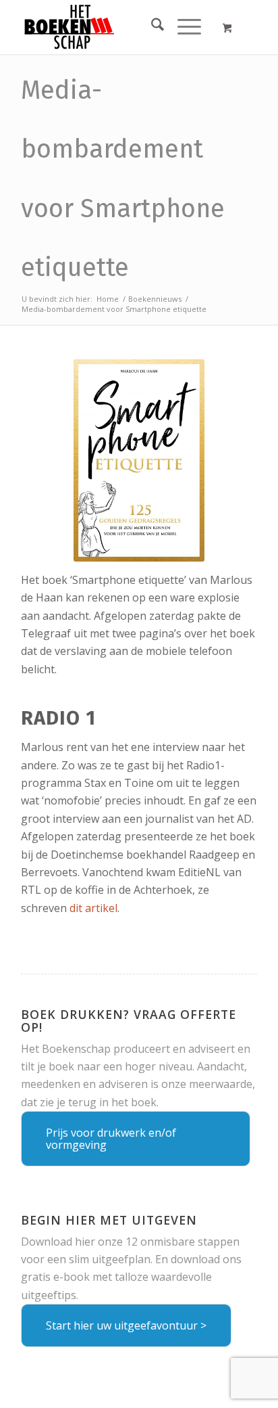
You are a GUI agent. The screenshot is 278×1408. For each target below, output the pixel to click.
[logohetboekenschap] (115, 27)
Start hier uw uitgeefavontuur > (126, 1325)
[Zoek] (151, 27)
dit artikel (93, 908)
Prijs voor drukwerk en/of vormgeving (111, 1138)
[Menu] (182, 27)
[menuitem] (151, 27)
